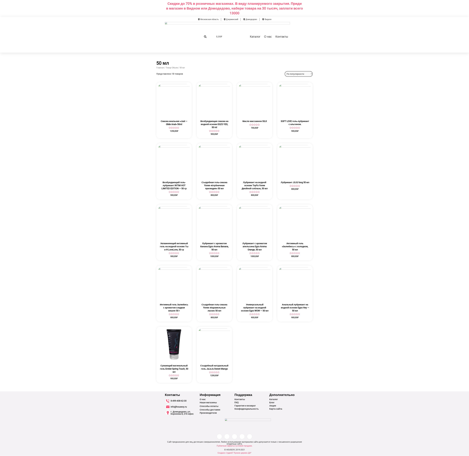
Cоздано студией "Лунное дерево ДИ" (234, 453)
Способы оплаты (209, 406)
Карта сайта (275, 409)
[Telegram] (249, 436)
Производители (208, 413)
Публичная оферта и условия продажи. (234, 446)
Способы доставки (210, 409)
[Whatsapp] (242, 436)
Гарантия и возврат (245, 405)
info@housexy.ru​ (179, 406)
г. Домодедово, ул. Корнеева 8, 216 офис (182, 412)
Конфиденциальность (246, 409)
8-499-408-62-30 (179, 400)
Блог (272, 402)
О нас (268, 36)
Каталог (255, 36)
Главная (160, 68)
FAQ (236, 402)
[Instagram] (219, 436)
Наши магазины (208, 402)
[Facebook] (227, 436)
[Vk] (234, 436)
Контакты (281, 36)
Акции (272, 405)
